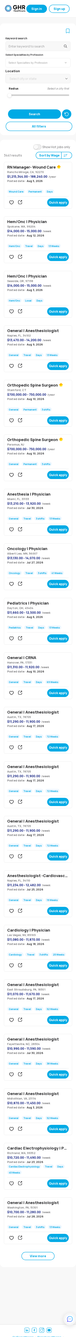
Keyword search (16, 38)
